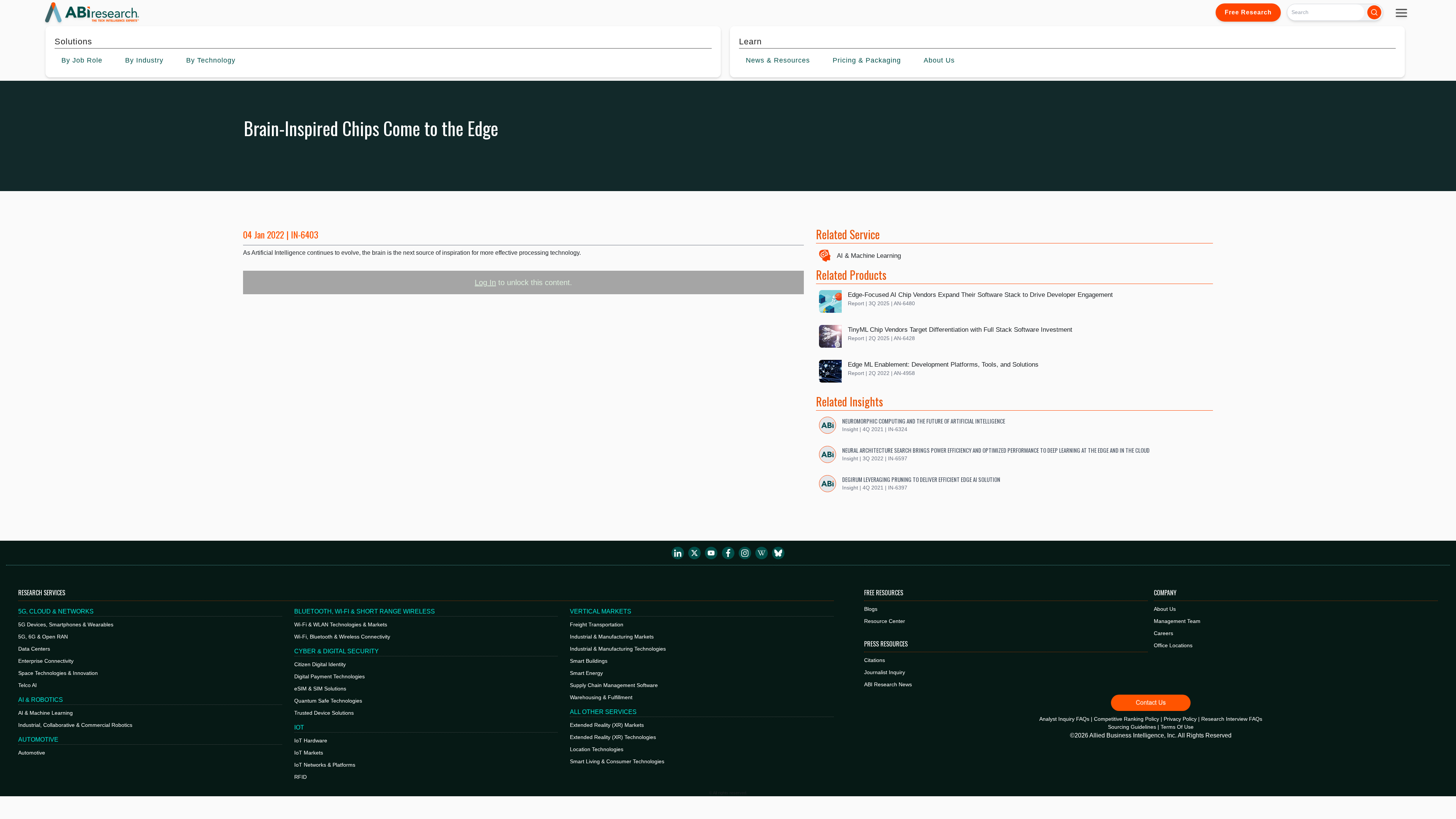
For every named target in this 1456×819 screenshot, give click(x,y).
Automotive (31, 753)
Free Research (1248, 12)
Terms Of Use (1177, 727)
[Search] (1374, 12)
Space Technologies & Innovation (58, 673)
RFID (300, 777)
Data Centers (34, 649)
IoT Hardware (310, 740)
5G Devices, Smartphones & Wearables (65, 624)
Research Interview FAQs (1231, 719)
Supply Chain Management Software (614, 685)
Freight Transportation (596, 624)
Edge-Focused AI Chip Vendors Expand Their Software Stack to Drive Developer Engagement (980, 294)
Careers (1163, 633)
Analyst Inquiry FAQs (1064, 719)
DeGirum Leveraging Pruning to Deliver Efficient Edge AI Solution (921, 479)
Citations (874, 660)
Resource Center (884, 621)
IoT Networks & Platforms (324, 765)
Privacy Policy (1180, 719)
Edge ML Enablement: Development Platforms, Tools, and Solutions (943, 364)
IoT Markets (308, 753)
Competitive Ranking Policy (1126, 719)
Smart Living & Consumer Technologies (617, 761)
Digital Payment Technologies (329, 676)
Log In (485, 282)
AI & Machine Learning (869, 255)
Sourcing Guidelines (1132, 727)
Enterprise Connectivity (46, 661)
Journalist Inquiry (884, 672)
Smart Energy (586, 673)
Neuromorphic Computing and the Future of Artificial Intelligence (923, 421)
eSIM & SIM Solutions (320, 689)
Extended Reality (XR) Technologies (613, 737)
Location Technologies (596, 749)
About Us (1165, 609)
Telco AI (27, 685)
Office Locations (1173, 645)
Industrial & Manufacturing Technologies (618, 649)
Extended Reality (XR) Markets (607, 725)
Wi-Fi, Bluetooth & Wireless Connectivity (342, 637)
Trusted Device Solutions (324, 713)
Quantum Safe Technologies (328, 701)
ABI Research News (888, 684)
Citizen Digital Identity (320, 664)
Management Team (1177, 621)
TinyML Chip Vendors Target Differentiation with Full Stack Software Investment (960, 329)
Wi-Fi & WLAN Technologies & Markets (340, 624)
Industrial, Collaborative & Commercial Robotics (75, 725)
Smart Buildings (588, 661)
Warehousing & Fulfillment (601, 697)
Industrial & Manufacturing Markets (612, 637)
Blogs (870, 609)
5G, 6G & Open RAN (43, 637)
